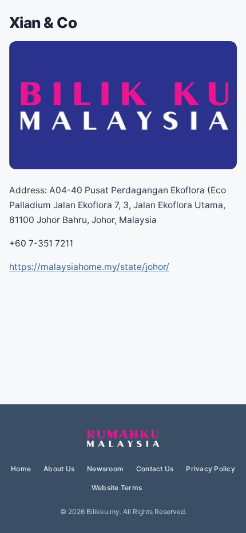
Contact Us (154, 468)
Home (21, 468)
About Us (58, 468)
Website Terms (117, 487)
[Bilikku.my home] (123, 439)
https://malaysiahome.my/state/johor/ (89, 266)
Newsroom (105, 468)
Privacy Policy (210, 468)
